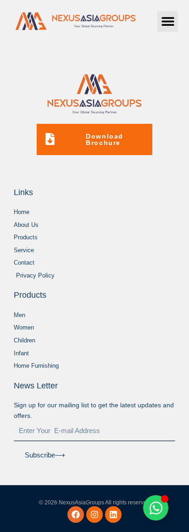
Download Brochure (104, 139)
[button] (167, 21)
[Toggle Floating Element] (155, 507)
